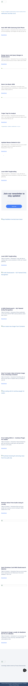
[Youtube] (8, 670)
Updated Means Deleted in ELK (10, 142)
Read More (4, 34)
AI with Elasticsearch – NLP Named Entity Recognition (12, 309)
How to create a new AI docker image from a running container (13, 373)
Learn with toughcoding (8, 171)
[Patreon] (3, 674)
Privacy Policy (16, 684)
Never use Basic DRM (8, 84)
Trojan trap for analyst (8, 113)
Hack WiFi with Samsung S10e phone (12, 27)
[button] (24, 1)
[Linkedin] (3, 670)
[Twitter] (14, 670)
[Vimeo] (19, 670)
